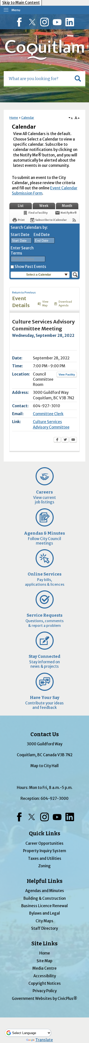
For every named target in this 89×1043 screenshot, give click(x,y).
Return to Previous (24, 292)
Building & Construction (44, 898)
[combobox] (21, 240)
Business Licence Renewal (44, 905)
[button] (78, 78)
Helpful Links (45, 881)
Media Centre (44, 968)
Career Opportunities (44, 843)
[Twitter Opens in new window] (65, 440)
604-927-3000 (54, 798)
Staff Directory (44, 928)
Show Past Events (30, 266)
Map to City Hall (44, 765)
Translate (44, 1040)
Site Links (44, 943)
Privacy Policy (45, 990)
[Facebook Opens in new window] (57, 440)
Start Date (20, 234)
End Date (42, 234)
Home (13, 117)
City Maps (44, 921)
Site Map (44, 960)
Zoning (44, 866)
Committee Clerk (48, 413)
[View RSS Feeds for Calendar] (74, 220)
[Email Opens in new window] (73, 440)
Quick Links (44, 833)
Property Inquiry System (44, 850)
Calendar (27, 117)
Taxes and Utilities (44, 858)
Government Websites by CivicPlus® (44, 998)
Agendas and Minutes (44, 890)
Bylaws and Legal (44, 913)
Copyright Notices (44, 983)
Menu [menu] (15, 10)
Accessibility (44, 976)
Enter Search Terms (22, 251)
